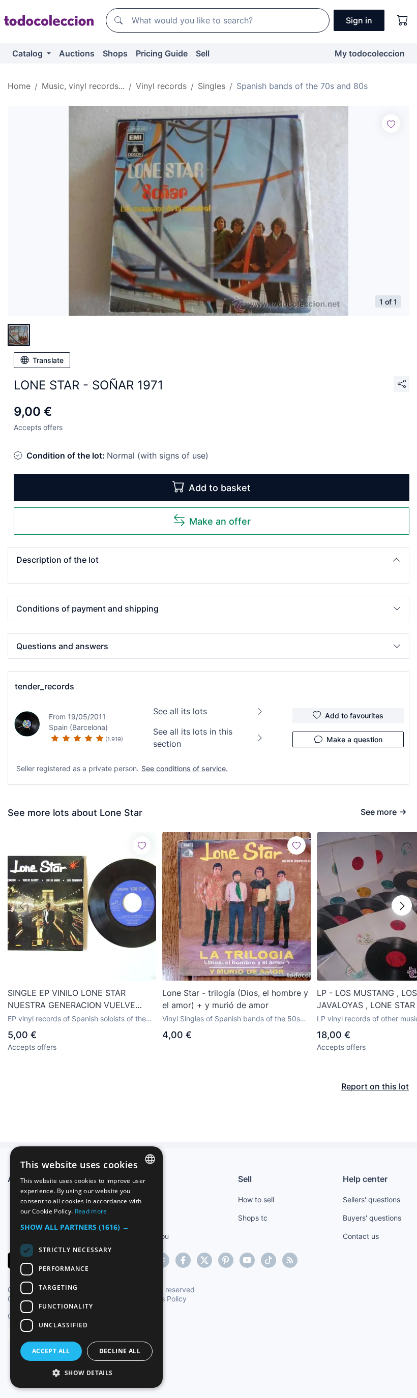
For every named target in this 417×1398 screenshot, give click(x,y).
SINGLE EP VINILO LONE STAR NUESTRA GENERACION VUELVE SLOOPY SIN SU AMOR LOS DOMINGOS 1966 (71, 999)
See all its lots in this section (192, 737)
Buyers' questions (372, 1217)
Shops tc (252, 1217)
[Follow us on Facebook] (183, 1260)
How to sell (256, 1199)
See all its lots (180, 711)
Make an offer (220, 521)
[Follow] (391, 123)
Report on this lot (375, 1086)
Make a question (354, 739)
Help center (365, 1179)
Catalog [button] (28, 53)
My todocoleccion (370, 53)
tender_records (44, 686)
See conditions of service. (184, 768)
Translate (48, 360)
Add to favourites (354, 715)
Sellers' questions (371, 1199)
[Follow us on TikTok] (268, 1260)
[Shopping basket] (403, 20)
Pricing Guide (162, 53)
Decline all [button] (119, 1351)
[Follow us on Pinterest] (225, 1260)
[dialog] (86, 1267)
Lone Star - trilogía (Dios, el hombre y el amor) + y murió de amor (235, 999)
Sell (203, 53)
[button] (208, 560)
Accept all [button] (51, 1351)
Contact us (361, 1236)
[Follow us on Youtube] (247, 1260)
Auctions (77, 53)
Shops (115, 53)
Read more (91, 1211)
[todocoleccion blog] (289, 1260)
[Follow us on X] (204, 1260)
